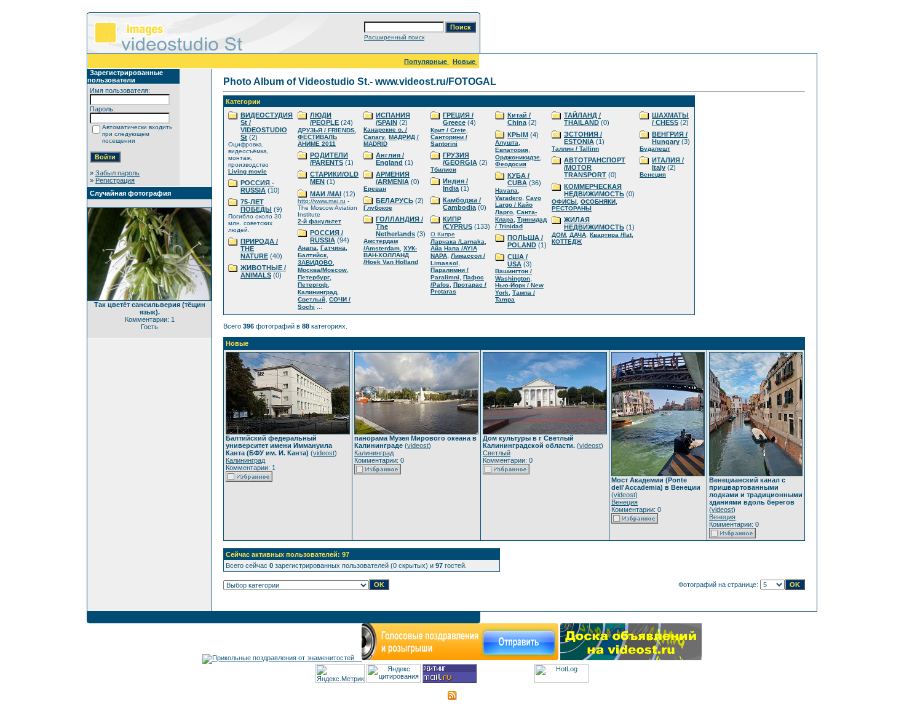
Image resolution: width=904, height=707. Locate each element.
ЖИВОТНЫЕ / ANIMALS (263, 271)
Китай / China (519, 118)
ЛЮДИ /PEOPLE (324, 118)
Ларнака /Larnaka (457, 241)
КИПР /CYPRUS (457, 222)
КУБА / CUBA (518, 179)
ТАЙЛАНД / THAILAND (582, 118)
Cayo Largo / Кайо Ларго (518, 204)
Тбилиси (443, 169)
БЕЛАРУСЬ (394, 200)
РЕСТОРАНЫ (572, 208)
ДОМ (559, 234)
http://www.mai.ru (322, 201)
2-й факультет (319, 221)
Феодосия (510, 164)
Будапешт (655, 148)
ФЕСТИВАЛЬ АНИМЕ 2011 (317, 140)
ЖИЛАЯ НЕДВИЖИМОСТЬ (594, 223)
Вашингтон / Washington (513, 275)
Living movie (247, 171)
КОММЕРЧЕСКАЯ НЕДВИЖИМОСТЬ (594, 190)
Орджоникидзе (517, 157)
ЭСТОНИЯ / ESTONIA (583, 137)
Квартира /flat (611, 234)
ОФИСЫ (564, 201)
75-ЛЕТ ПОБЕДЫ (256, 205)
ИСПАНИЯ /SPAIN (393, 118)
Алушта (506, 142)
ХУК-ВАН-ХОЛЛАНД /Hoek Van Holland (390, 255)
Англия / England (390, 158)
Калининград (317, 292)
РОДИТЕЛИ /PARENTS (329, 158)
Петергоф (313, 284)
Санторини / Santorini (448, 140)
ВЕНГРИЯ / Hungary (670, 137)
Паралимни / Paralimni (449, 273)
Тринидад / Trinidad (521, 223)
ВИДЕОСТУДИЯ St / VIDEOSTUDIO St (266, 126)
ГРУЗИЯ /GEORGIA (460, 158)
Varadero (508, 197)
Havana (506, 190)
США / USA (517, 260)
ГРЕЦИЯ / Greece (458, 118)
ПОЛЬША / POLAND (525, 241)
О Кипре (442, 234)
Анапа (307, 247)
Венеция (653, 174)
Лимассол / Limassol (457, 259)
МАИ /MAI (325, 194)
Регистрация (115, 180)
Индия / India (455, 184)
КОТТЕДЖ (567, 241)
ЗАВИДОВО (315, 262)
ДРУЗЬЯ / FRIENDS (326, 130)
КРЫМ (517, 134)
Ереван (374, 188)
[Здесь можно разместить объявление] (631, 657)
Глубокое (377, 207)
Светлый (311, 299)
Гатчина (333, 247)
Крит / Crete (448, 130)
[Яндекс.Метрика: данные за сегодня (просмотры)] (340, 673)
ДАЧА (577, 234)
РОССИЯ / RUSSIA (326, 236)
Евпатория (511, 149)
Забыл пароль (117, 173)
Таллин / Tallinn (575, 148)
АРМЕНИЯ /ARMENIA (393, 177)
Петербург (314, 277)
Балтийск (312, 255)
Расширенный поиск (394, 37)
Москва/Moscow (322, 269)
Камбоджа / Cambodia (462, 203)
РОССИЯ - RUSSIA (257, 186)
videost (324, 453)
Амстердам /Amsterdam (381, 245)
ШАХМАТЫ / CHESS (670, 118)
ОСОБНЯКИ (598, 201)
